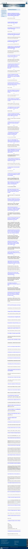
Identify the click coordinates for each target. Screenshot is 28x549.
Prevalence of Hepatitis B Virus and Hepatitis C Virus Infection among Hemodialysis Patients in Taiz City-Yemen (14, 99)
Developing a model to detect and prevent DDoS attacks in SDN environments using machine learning (14, 123)
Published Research (12, 9)
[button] (14, 548)
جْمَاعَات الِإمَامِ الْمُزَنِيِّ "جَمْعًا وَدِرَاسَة (12, 417)
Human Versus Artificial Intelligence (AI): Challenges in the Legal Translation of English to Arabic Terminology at (14, 56)
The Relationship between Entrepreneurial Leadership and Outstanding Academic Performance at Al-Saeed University (13, 133)
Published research (4, 13)
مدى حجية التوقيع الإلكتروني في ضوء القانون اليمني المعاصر (15, 409)
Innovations (3, 16)
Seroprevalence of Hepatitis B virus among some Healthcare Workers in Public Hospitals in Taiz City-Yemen (13, 91)
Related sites (16, 544)
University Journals (4, 10)
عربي (26, 1)
